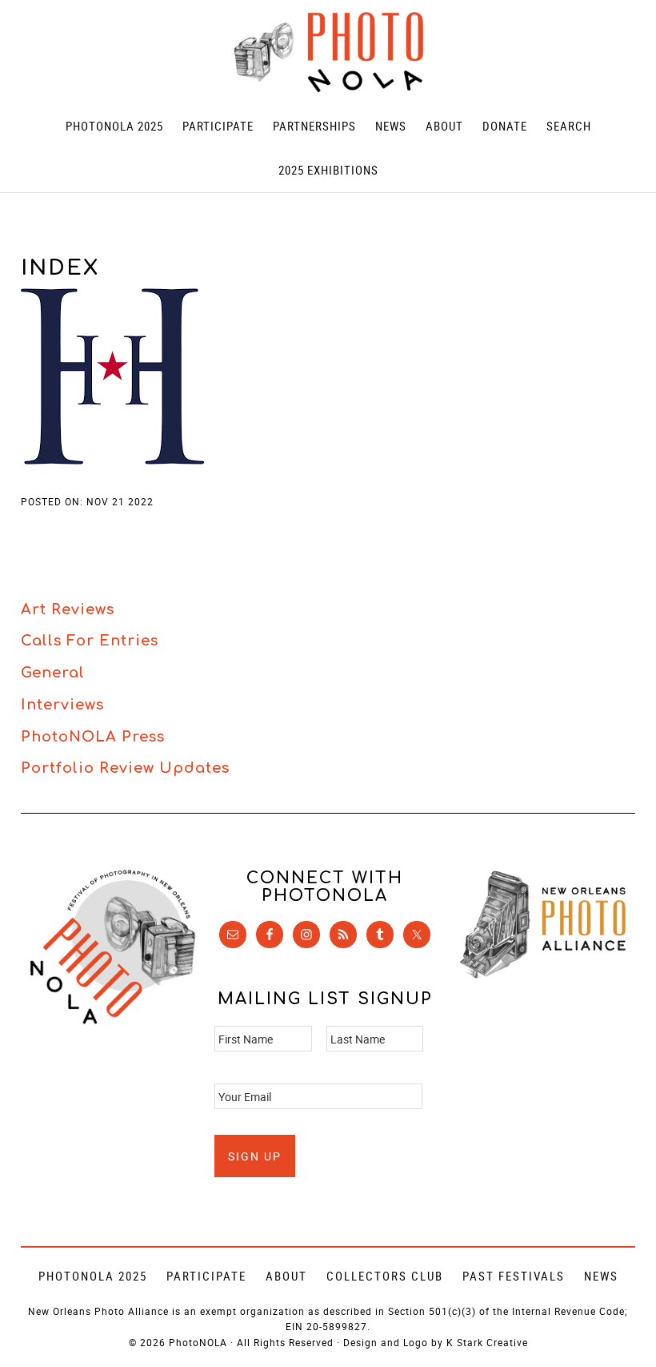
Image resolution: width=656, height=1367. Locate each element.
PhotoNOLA (328, 52)
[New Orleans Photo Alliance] (543, 975)
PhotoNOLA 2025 (92, 1276)
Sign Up (255, 1156)
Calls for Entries (89, 641)
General (53, 673)
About (286, 1276)
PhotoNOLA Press (93, 737)
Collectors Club (384, 1276)
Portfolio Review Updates (125, 768)
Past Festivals (513, 1276)
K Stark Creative (487, 1342)
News (601, 1276)
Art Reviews (67, 609)
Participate (206, 1276)
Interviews (62, 705)
